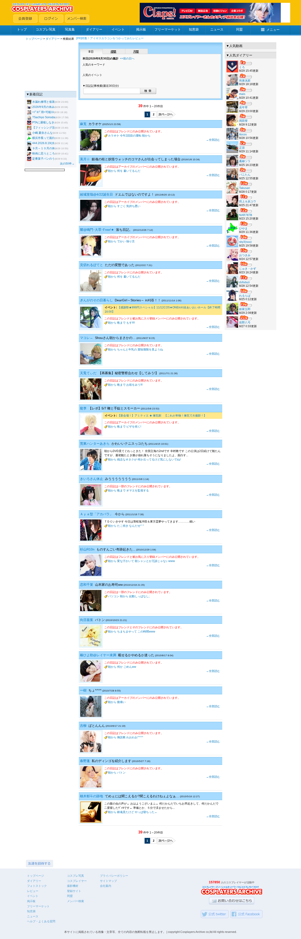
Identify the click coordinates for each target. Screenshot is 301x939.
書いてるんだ (131, 171)
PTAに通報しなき (43, 122)
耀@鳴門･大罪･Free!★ (97, 230)
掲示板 (141, 29)
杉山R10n (87, 549)
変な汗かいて (125, 561)
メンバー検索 (75, 901)
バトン (121, 772)
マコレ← (86, 338)
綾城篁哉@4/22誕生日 (96, 194)
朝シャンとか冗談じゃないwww (155, 561)
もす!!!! (130, 322)
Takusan (244, 188)
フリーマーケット (167, 29)
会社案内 (105, 886)
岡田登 (243, 120)
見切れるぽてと (91, 265)
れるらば (244, 295)
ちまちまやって (127, 631)
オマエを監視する (137, 490)
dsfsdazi (244, 282)
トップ (22, 29)
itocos (243, 134)
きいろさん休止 (91, 479)
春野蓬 (85, 761)
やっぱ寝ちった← (146, 812)
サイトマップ (108, 881)
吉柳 (83, 725)
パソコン (113, 596)
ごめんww (129, 666)
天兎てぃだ (88, 373)
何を (120, 171)
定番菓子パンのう (43, 158)
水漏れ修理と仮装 (43, 101)
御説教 (121, 737)
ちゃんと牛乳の (127, 349)
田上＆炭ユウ (247, 201)
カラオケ (113, 135)
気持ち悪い (133, 206)
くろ (242, 67)
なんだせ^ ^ (136, 525)
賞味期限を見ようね (150, 349)
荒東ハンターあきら (95, 443)
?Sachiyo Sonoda (43, 117)
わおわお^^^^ (134, 737)
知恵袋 (194, 29)
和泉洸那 (244, 80)
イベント (118, 29)
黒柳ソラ (244, 161)
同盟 (239, 29)
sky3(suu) (245, 242)
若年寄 (243, 107)
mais (242, 94)
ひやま (243, 228)
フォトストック (37, 886)
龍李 (83, 408)
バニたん (244, 174)
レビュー (32, 891)
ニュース (216, 29)
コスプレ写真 (45, 29)
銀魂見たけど (125, 812)
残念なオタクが (127, 459)
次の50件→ (67, 163)
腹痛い (121, 702)
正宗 (242, 147)
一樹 (83, 690)
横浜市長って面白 (43, 138)
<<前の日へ (127, 58)
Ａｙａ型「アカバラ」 (96, 514)
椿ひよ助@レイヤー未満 (98, 655)
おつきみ (244, 255)
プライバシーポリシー (114, 875)
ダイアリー (94, 29)
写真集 (70, 29)
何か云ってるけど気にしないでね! (159, 459)
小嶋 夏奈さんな (42, 132)
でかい (121, 241)
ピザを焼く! (133, 426)
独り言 (130, 241)
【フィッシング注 (43, 127)
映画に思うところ (43, 153)
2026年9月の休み (43, 107)
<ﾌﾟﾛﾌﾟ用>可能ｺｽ (43, 112)
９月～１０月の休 (43, 148)
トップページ (34, 38)
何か (120, 666)
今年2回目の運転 (130, 135)
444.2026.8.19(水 (43, 143)
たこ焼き (122, 525)
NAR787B (245, 215)
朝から (146, 135)
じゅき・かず (247, 268)
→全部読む (213, 139)
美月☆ (85, 159)
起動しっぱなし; (139, 596)
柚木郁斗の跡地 (91, 796)
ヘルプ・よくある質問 (41, 921)
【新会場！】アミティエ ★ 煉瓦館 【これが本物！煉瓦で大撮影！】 (162, 415)
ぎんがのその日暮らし (96, 300)
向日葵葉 (86, 620)
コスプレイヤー (77, 881)
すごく (121, 206)
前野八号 (244, 322)
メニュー (273, 29)
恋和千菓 (86, 584)
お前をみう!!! (134, 384)
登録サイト (74, 891)
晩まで (121, 322)
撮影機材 (72, 886)
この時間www (146, 631)
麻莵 (83, 124)
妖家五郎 (244, 309)
